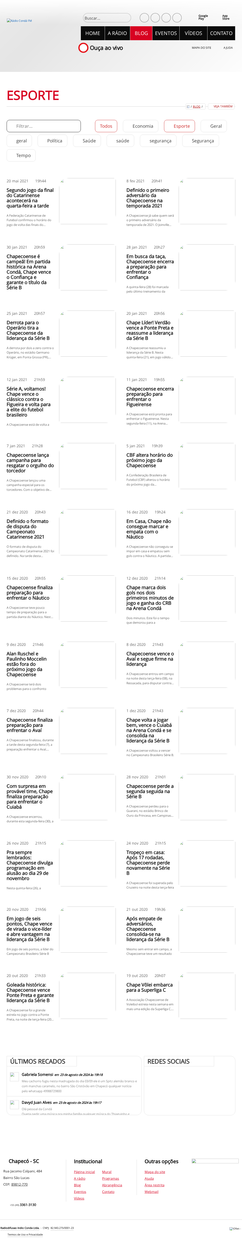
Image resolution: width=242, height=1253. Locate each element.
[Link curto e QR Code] (14, 1240)
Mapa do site (201, 48)
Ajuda (228, 48)
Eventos (80, 1191)
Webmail (152, 1191)
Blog (196, 106)
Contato (108, 1191)
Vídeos (79, 1198)
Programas (110, 1178)
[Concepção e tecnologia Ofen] (235, 1229)
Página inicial (84, 1172)
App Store (225, 17)
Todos (106, 126)
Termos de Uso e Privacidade (25, 1234)
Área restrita (154, 1185)
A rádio (79, 1178)
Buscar (125, 18)
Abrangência (112, 1185)
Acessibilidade (14, 1221)
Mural (107, 1172)
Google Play (203, 17)
